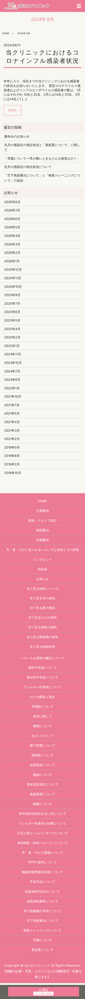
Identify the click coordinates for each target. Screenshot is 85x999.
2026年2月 (12, 253)
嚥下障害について (42, 745)
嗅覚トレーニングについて (42, 930)
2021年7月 (12, 405)
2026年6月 (12, 219)
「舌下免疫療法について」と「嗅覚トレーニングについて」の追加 (42, 177)
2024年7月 (12, 371)
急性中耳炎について (42, 668)
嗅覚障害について (42, 794)
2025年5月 (12, 320)
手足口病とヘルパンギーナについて (42, 833)
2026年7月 (12, 210)
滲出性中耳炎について (42, 677)
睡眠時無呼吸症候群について (42, 872)
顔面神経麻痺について (42, 901)
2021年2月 (12, 439)
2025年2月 (12, 337)
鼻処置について (42, 950)
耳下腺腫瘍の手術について (42, 911)
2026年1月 (12, 261)
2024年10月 (13, 363)
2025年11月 (12, 278)
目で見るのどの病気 (42, 617)
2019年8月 (12, 456)
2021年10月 (12, 396)
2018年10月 (12, 473)
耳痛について (42, 940)
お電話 (43, 990)
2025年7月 (12, 303)
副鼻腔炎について (42, 765)
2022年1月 (12, 388)
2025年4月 (12, 329)
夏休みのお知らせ (16, 136)
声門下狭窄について (42, 862)
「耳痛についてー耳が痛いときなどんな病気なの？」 (42, 158)
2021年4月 (12, 422)
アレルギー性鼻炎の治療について (42, 823)
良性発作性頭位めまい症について (42, 814)
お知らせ (42, 579)
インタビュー (42, 559)
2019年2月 (12, 464)
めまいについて (42, 736)
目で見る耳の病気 (42, 598)
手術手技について (42, 882)
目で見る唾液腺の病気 (42, 637)
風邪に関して (42, 716)
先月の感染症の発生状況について (28, 167)
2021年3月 (12, 430)
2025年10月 (13, 287)
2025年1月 (12, 346)
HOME (5, 33)
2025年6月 (12, 312)
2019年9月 (12, 447)
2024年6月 (12, 380)
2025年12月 (13, 269)
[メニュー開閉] (79, 6)
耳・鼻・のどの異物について (42, 853)
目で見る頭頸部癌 (42, 647)
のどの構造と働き (42, 697)
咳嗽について (42, 804)
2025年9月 (12, 295)
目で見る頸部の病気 (42, 627)
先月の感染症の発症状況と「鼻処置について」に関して (42, 147)
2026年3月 (12, 244)
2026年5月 (12, 227)
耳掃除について (42, 706)
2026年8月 (12, 202)
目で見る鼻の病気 (42, 608)
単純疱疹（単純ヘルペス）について (42, 843)
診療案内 (42, 540)
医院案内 (42, 530)
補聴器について (42, 755)
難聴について (42, 726)
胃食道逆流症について (42, 784)
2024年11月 (12, 354)
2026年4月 (12, 236)
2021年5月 (12, 413)
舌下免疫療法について (42, 920)
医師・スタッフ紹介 (42, 520)
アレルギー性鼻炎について (42, 687)
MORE (12, 110)
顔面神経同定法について (42, 891)
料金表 (42, 569)
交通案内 (42, 511)
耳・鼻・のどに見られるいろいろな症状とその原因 (42, 550)
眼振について (42, 775)
